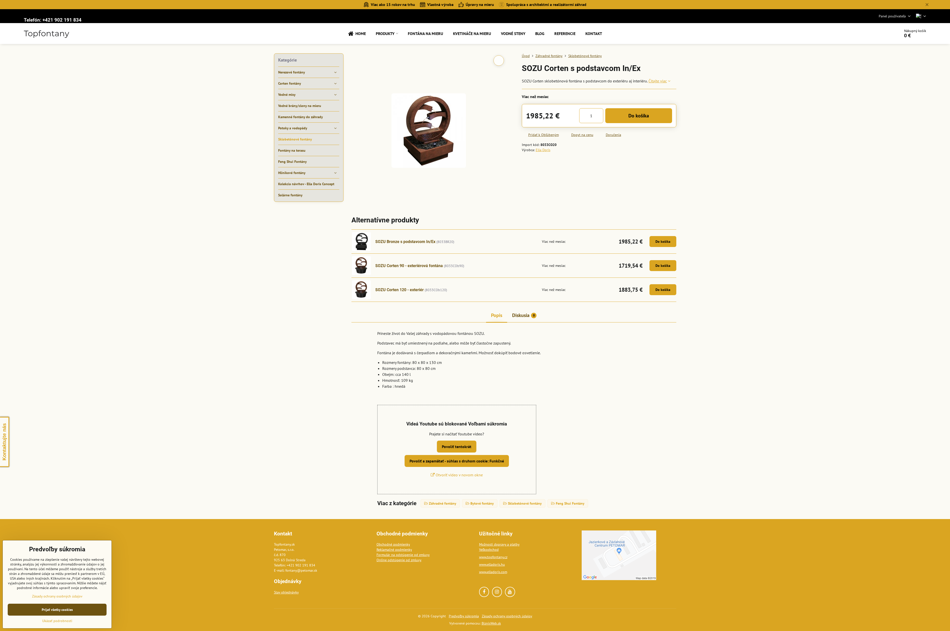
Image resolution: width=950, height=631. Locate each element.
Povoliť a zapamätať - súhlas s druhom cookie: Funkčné (457, 460)
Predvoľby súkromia (464, 616)
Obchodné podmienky (393, 544)
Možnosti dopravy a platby (499, 544)
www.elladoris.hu (492, 564)
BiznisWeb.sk (491, 623)
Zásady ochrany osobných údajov (507, 616)
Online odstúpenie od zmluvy (399, 560)
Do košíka (638, 115)
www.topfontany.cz (493, 557)
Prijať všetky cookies (57, 609)
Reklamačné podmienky (394, 549)
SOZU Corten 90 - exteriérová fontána (409, 265)
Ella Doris (543, 150)
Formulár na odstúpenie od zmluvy (403, 555)
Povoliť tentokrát (456, 446)
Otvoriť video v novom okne (459, 474)
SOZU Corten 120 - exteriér (399, 289)
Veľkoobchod (489, 549)
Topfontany (46, 33)
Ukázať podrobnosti (57, 621)
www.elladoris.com (493, 572)
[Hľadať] (882, 33)
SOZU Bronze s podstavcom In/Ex (405, 241)
